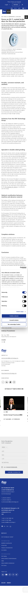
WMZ (2, 561)
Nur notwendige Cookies (14, 324)
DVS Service (3, 565)
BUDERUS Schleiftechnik (6, 543)
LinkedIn (3, 340)
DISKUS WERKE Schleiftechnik (7, 563)
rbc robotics (4, 550)
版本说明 (3, 582)
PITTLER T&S (4, 545)
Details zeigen (20, 311)
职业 (12, 8)
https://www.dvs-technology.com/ (9, 373)
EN (7, 526)
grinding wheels (5, 214)
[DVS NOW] (4, 11)
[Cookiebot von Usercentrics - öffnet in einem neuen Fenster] (20, 268)
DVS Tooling (4, 556)
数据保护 (9, 582)
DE (4, 526)
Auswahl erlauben (14, 320)
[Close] (22, 5)
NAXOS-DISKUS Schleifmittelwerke (8, 558)
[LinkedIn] (2, 574)
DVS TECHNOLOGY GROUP (7, 537)
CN (10, 526)
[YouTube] (6, 574)
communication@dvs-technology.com (9, 358)
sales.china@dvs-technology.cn (8, 522)
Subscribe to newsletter (14, 472)
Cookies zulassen (14, 316)
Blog (15, 8)
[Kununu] (16, 574)
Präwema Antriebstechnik (6, 547)
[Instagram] (9, 574)
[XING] (13, 574)
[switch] (24, 297)
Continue (15, 4)
